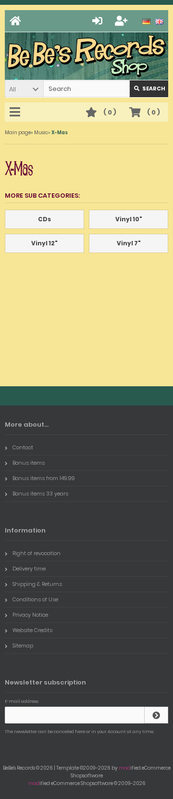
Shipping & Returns (37, 584)
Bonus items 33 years (40, 493)
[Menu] (16, 112)
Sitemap (22, 645)
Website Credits (32, 630)
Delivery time (29, 568)
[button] (24, 88)
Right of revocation (36, 553)
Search (149, 88)
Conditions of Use (35, 599)
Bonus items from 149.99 (43, 478)
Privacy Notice (30, 615)
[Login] (98, 21)
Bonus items (28, 463)
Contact (22, 447)
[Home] (17, 21)
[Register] (122, 21)
